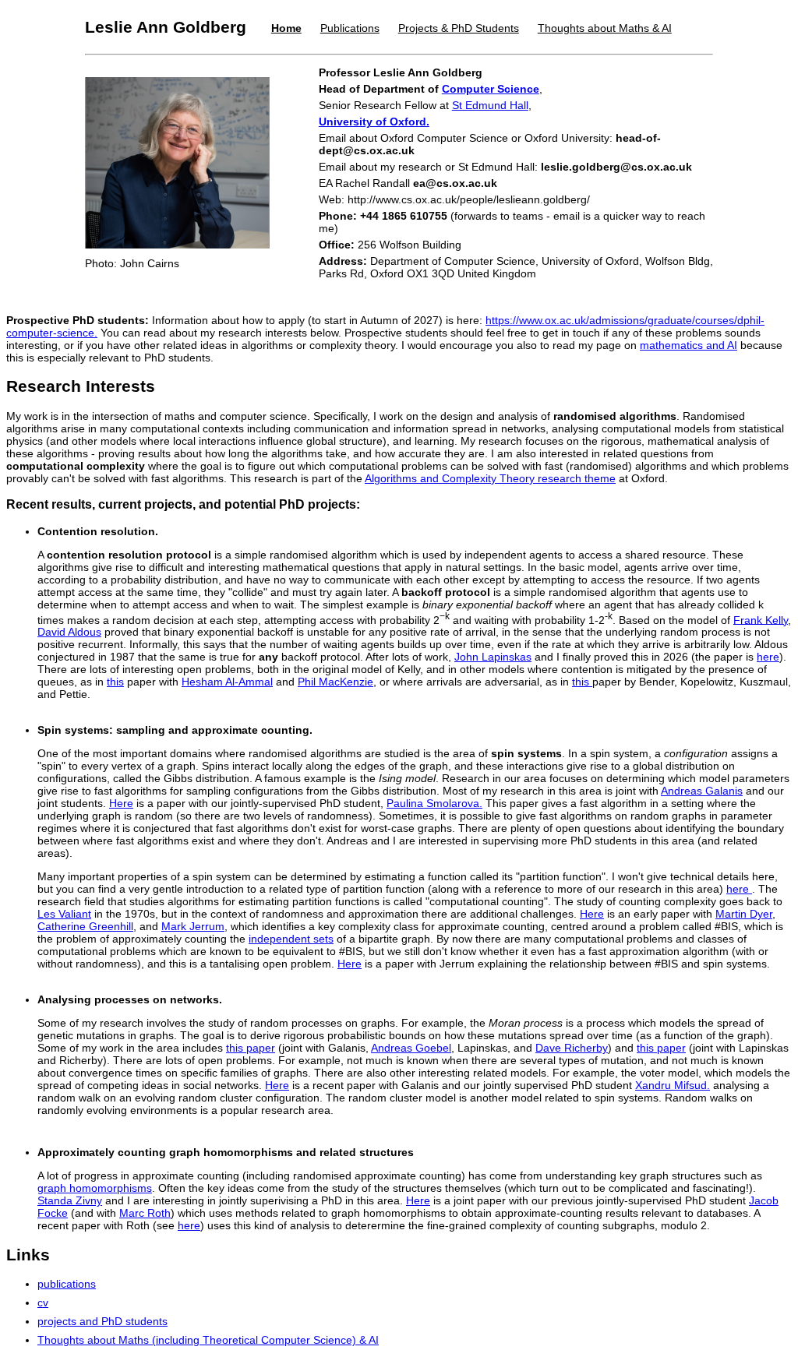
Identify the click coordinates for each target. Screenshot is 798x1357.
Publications (350, 28)
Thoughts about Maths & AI (605, 28)
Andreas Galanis (702, 790)
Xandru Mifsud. (672, 1085)
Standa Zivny (69, 1200)
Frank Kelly (760, 619)
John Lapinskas (492, 656)
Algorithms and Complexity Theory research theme (490, 478)
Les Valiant (64, 914)
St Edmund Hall (490, 105)
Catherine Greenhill (85, 926)
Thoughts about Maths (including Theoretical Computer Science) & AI (208, 1340)
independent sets (291, 938)
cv (42, 1302)
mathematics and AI (688, 345)
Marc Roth (145, 1213)
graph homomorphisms (94, 1188)
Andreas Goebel (411, 1048)
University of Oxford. (374, 121)
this (115, 681)
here (768, 656)
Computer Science (490, 89)
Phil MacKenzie (335, 681)
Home (286, 28)
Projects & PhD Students (458, 28)
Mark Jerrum (192, 926)
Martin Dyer (743, 914)
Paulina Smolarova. (434, 803)
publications (66, 1284)
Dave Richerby (571, 1048)
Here (121, 803)
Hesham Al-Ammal (227, 681)
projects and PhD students (102, 1321)
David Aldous (69, 632)
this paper (250, 1048)
